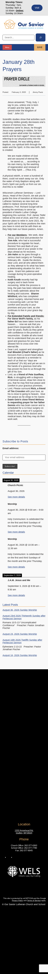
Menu (7, 47)
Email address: (11, 448)
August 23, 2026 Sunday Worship (20, 634)
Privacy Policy (17, 900)
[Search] (40, 37)
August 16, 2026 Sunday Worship (20, 655)
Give (39, 47)
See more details (16, 497)
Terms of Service (34, 900)
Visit (37, 7)
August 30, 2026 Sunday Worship (20, 610)
